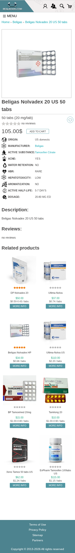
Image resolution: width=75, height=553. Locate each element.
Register (54, 6)
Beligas (39, 145)
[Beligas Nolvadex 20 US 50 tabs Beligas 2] (36, 63)
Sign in (45, 6)
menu (12, 16)
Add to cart (38, 131)
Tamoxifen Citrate (45, 152)
